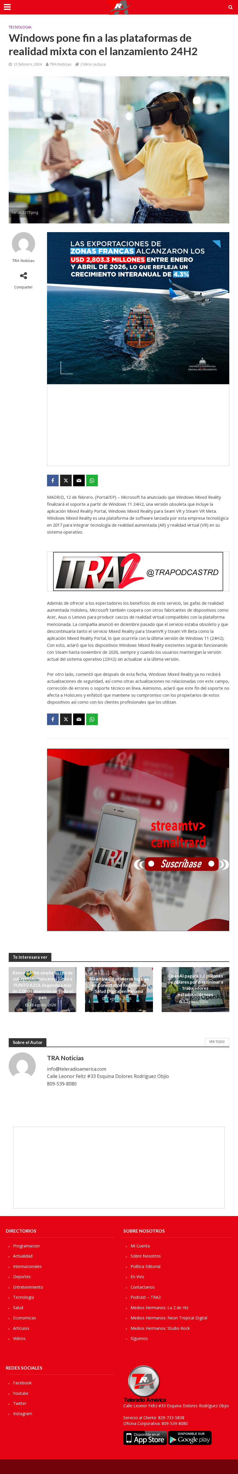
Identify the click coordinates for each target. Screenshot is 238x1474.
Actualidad (23, 1256)
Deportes (22, 1276)
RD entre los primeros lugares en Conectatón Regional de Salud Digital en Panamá (119, 985)
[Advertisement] (138, 425)
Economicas (24, 1318)
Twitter (19, 1403)
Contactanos (143, 1287)
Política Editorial (146, 1266)
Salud (18, 1307)
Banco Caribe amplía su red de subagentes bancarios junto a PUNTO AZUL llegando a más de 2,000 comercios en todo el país (42, 985)
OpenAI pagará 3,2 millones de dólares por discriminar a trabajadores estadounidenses (195, 985)
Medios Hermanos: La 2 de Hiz (159, 1307)
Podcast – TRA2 (146, 1297)
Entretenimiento (28, 1287)
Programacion (26, 1246)
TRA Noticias (60, 64)
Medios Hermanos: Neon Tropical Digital (169, 1318)
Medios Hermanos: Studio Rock (160, 1328)
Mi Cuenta (140, 1246)
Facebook (22, 1383)
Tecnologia (20, 27)
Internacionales (27, 1266)
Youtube (20, 1393)
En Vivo (137, 1276)
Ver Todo (217, 1042)
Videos (19, 1338)
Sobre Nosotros (146, 1256)
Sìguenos (139, 1338)
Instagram (22, 1413)
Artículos (21, 1328)
